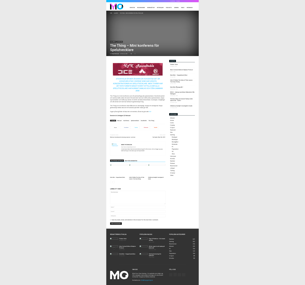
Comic (172, 123)
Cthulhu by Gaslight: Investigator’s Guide (181, 106)
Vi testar (172, 173)
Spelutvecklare (135, 120)
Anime (172, 120)
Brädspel (174, 137)
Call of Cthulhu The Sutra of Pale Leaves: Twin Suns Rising (181, 81)
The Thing (151, 120)
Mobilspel (175, 139)
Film (171, 132)
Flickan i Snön (174, 64)
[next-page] (114, 182)
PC (172, 147)
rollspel (172, 168)
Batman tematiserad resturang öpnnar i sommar (122, 137)
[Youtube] (194, 1)
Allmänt (116, 13)
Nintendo (174, 144)
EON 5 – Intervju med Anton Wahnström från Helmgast (182, 93)
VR (172, 151)
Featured (172, 130)
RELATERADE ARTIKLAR (117, 160)
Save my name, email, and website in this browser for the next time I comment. (135, 220)
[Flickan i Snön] (114, 240)
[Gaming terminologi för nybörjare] (144, 256)
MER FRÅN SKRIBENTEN (131, 160)
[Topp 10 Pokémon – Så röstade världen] (144, 240)
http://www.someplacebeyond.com (128, 147)
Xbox (173, 154)
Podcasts (169, 7)
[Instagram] (188, 1)
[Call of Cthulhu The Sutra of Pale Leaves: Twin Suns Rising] (137, 170)
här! (150, 111)
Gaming (176, 7)
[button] (183, 1)
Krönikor (190, 7)
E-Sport (172, 127)
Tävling (172, 170)
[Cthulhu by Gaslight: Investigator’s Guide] (156, 170)
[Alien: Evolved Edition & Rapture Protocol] (114, 248)
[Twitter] (191, 1)
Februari (119, 120)
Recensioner (141, 7)
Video (182, 7)
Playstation (175, 149)
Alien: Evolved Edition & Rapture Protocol (181, 70)
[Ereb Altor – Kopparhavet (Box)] (118, 170)
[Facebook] (186, 1)
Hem (111, 13)
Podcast (172, 163)
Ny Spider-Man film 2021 (159, 137)
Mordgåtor (151, 7)
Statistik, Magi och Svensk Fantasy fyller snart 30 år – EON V (181, 99)
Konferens (126, 120)
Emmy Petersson (115, 53)
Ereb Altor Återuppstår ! (176, 87)
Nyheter (132, 7)
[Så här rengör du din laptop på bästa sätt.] (144, 248)
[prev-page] (111, 182)
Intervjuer (160, 7)
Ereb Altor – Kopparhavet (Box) (117, 177)
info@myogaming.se (147, 280)
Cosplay (172, 125)
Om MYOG (172, 1)
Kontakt (178, 1)
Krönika (172, 158)
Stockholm (144, 120)
